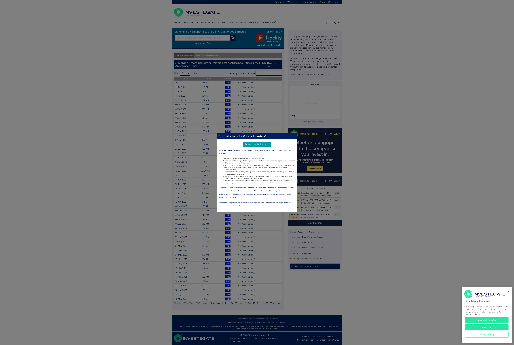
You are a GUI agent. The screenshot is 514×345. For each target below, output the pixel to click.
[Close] (508, 291)
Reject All (486, 327)
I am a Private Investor (257, 144)
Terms (241, 206)
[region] (487, 315)
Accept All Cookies (487, 320)
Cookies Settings (487, 334)
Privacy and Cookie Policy (228, 206)
